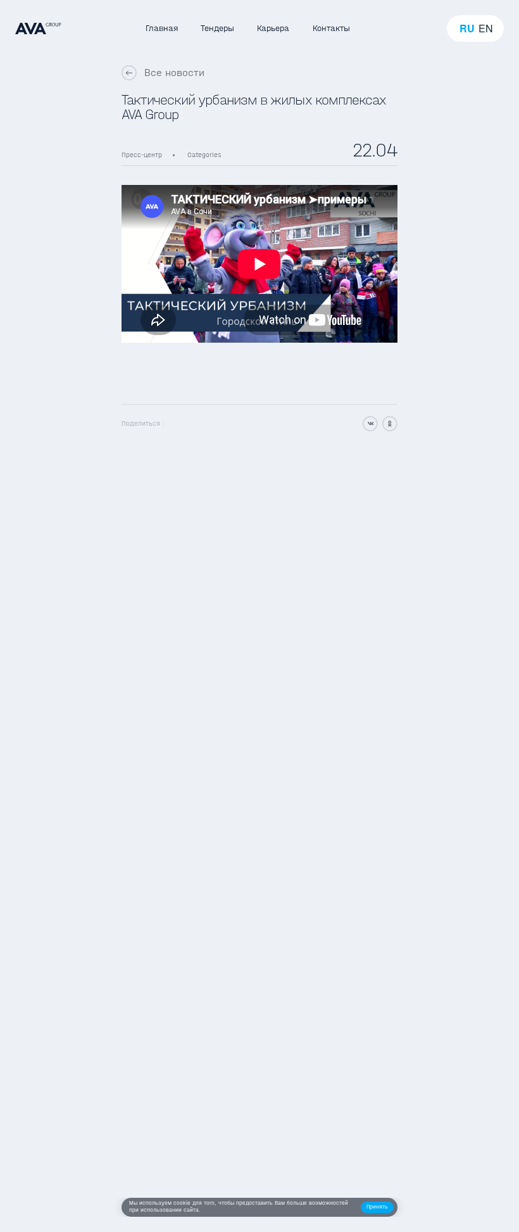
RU (467, 28)
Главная (162, 28)
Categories (204, 155)
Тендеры (217, 28)
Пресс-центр (142, 155)
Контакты (331, 28)
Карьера (273, 28)
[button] (377, 1207)
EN (485, 28)
